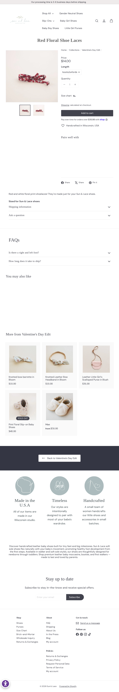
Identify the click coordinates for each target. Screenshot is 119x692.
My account (52, 641)
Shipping (65, 105)
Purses (20, 626)
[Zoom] (32, 76)
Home (64, 50)
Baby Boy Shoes (50, 28)
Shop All (46, 13)
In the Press (52, 634)
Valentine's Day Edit (91, 50)
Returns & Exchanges (27, 641)
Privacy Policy (53, 660)
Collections (74, 50)
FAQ (48, 623)
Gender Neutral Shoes (71, 13)
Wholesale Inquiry (25, 638)
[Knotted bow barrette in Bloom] (23, 365)
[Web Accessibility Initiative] (5, 683)
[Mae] (59, 411)
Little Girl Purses (73, 28)
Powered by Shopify (67, 686)
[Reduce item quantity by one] (64, 84)
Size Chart (21, 630)
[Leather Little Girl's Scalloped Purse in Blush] (96, 365)
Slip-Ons (47, 20)
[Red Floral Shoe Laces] (87, 151)
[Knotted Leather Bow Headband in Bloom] (59, 365)
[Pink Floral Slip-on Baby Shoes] (23, 413)
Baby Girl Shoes (68, 20)
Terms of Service (54, 667)
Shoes (19, 623)
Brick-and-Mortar (25, 634)
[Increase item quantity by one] (75, 84)
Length (65, 66)
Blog (48, 638)
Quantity (65, 78)
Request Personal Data (57, 663)
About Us (51, 630)
